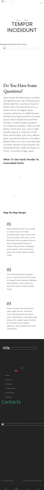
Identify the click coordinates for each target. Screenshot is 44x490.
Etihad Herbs (18, 480)
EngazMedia (6, 483)
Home (18, 20)
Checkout (13, 44)
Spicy (26, 20)
